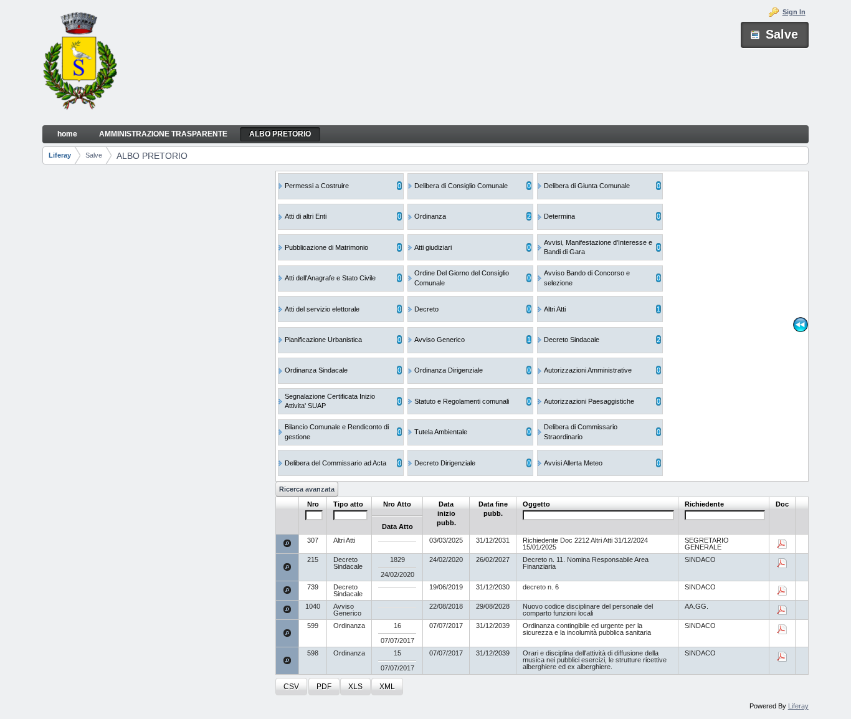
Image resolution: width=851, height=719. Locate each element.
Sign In (794, 12)
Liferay (60, 155)
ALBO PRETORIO (152, 156)
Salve (93, 155)
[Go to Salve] (79, 62)
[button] (291, 687)
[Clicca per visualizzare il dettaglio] (287, 543)
